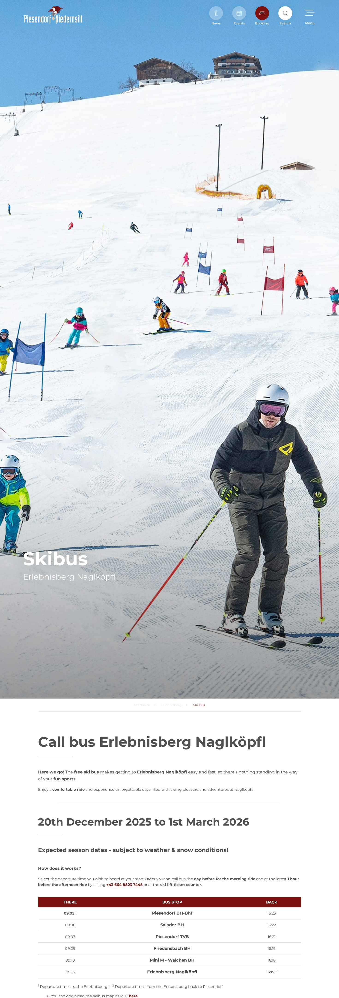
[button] (310, 15)
